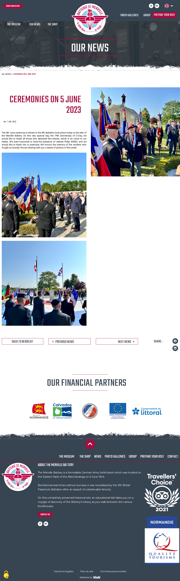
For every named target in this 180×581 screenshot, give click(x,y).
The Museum (13, 24)
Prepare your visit (164, 15)
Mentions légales (63, 571)
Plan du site (86, 571)
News (97, 457)
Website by (87, 577)
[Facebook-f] (151, 6)
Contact (173, 457)
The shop (52, 24)
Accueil (8, 74)
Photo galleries (129, 15)
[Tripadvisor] (157, 6)
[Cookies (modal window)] (6, 575)
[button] (175, 341)
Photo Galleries (115, 457)
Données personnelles (113, 571)
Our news (34, 24)
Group (146, 15)
